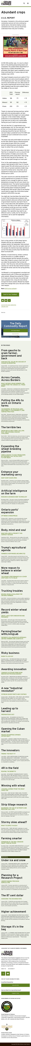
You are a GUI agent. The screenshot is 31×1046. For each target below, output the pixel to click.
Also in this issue (5, 305)
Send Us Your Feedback (10, 294)
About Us (3, 969)
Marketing (13, 305)
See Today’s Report (15, 330)
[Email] (2, 300)
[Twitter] (9, 300)
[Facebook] (6, 300)
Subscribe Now (15, 334)
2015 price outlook (10, 289)
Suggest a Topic (15, 993)
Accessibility (11, 969)
